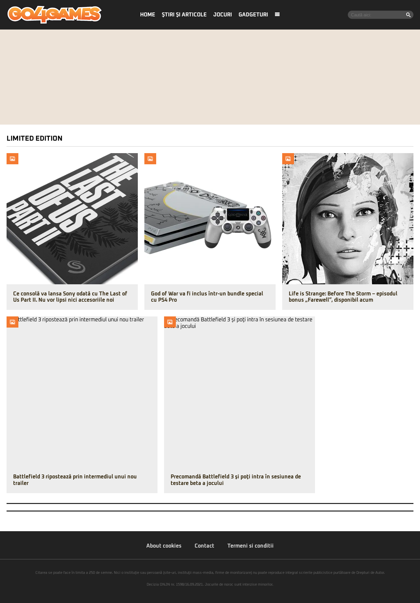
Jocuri (222, 14)
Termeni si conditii (250, 546)
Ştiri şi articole (184, 14)
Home (147, 14)
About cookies (163, 546)
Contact (204, 546)
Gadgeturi (253, 14)
